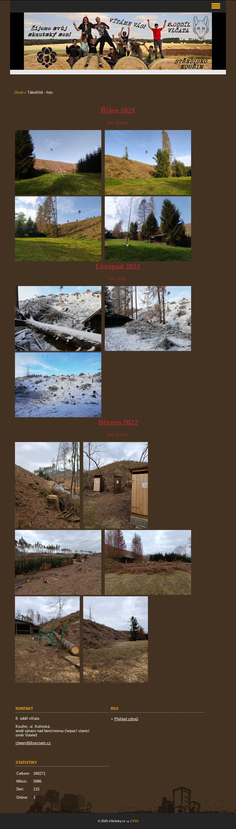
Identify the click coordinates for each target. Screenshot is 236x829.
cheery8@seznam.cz (33, 743)
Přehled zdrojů (126, 719)
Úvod (18, 92)
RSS (135, 821)
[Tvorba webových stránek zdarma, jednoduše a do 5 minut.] (128, 821)
